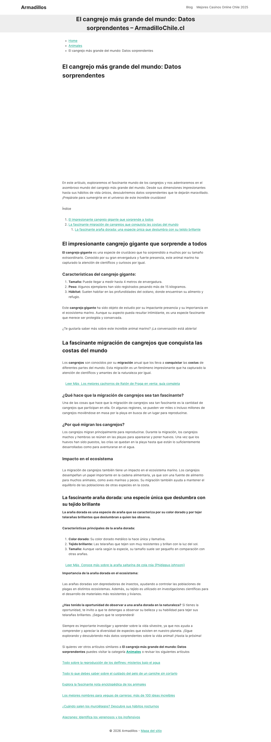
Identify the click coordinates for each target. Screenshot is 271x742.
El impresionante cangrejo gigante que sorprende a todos (111, 219)
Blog (189, 7)
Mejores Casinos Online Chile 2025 (222, 7)
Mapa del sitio (151, 731)
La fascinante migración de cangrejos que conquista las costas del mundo (123, 224)
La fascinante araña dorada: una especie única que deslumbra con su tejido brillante (138, 229)
